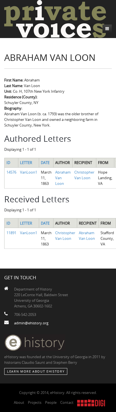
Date (45, 162)
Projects (34, 402)
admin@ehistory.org (31, 322)
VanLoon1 (28, 172)
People (51, 402)
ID (8, 162)
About (19, 402)
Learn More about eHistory (35, 371)
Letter (26, 162)
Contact (66, 402)
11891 (11, 232)
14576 (11, 172)
